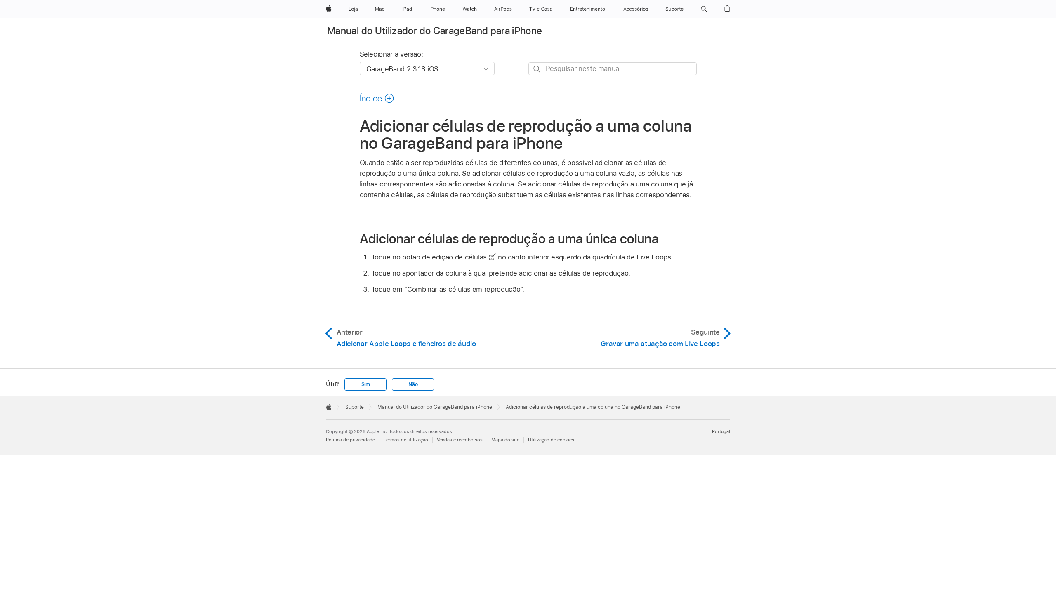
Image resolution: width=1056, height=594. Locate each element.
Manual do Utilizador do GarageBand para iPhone (434, 31)
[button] (704, 9)
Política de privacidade (350, 440)
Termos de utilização (406, 440)
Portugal (721, 431)
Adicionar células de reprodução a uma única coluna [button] (509, 238)
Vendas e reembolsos (460, 440)
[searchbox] (612, 68)
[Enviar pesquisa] (537, 69)
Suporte (354, 407)
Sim (365, 384)
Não (412, 384)
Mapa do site (505, 440)
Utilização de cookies (551, 440)
